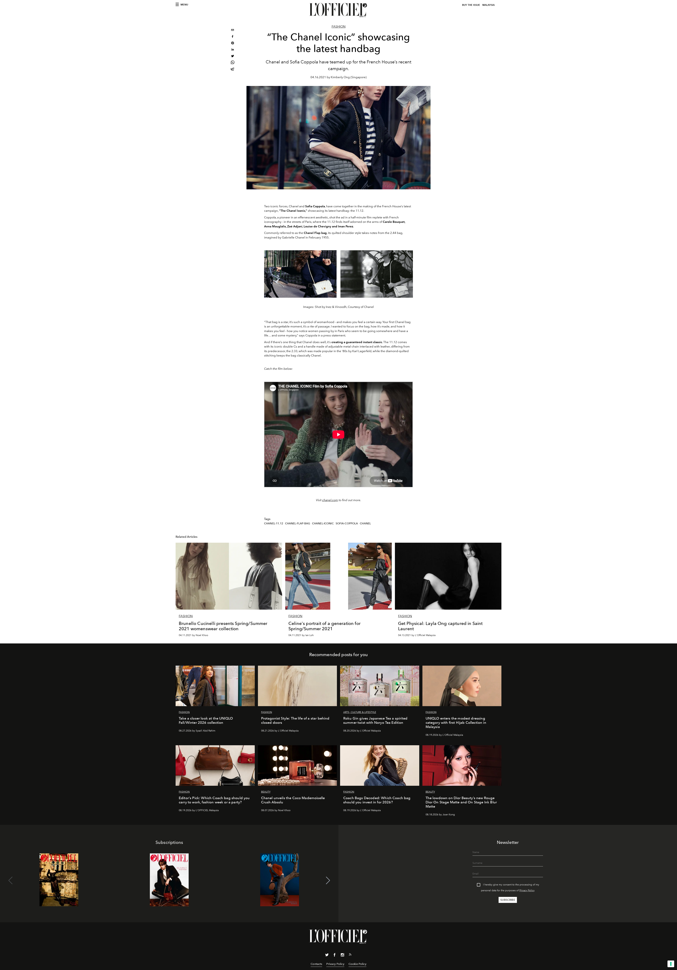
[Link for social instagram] (342, 955)
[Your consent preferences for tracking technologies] (670, 963)
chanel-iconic (323, 523)
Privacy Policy (527, 890)
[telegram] (232, 69)
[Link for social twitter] (327, 955)
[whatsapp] (232, 63)
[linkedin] (232, 50)
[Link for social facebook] (334, 955)
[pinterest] (232, 43)
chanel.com (330, 500)
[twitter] (232, 56)
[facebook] (232, 37)
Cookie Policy (357, 964)
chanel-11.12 (273, 523)
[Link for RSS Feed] (350, 955)
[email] (232, 30)
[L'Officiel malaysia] (338, 10)
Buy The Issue (471, 5)
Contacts (316, 964)
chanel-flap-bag (297, 523)
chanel (365, 523)
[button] (328, 880)
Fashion (339, 27)
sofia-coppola (347, 523)
